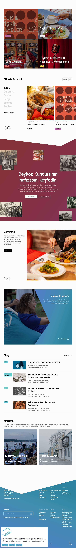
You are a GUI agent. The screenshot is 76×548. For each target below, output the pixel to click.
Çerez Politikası (67, 517)
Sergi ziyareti (31, 196)
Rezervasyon (8, 250)
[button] (9, 128)
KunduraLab (42, 497)
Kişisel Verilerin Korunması (66, 515)
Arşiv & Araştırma (55, 490)
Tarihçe (41, 514)
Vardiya (52, 496)
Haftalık (65, 79)
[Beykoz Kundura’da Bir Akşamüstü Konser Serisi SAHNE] (55, 68)
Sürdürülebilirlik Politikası (66, 523)
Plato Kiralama (66, 494)
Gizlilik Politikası (67, 512)
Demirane (53, 512)
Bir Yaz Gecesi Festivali (43, 491)
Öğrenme (9, 91)
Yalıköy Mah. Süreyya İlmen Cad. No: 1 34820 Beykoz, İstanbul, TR (12, 492)
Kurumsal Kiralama (65, 491)
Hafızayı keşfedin (45, 196)
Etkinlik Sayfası (62, 339)
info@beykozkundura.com (11, 498)
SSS (40, 517)
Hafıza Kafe (54, 497)
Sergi (7, 99)
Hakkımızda (42, 512)
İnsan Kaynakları (55, 517)
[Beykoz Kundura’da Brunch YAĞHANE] (55, 38)
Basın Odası (42, 519)
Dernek (52, 499)
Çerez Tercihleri (67, 526)
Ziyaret (52, 516)
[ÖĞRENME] (21, 38)
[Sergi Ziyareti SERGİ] (21, 68)
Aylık (70, 79)
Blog (51, 514)
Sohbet (8, 106)
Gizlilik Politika (13, 517)
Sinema (8, 102)
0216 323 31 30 (8, 496)
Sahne (7, 95)
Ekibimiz (41, 516)
